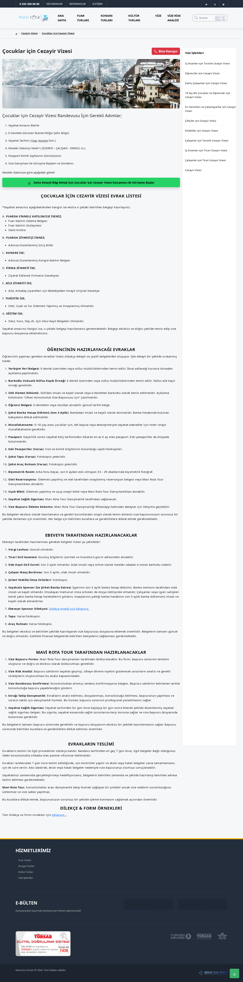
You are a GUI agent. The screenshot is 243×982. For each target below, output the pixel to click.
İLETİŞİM (98, 4)
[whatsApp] (234, 973)
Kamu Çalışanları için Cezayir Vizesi (206, 83)
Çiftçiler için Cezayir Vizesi (200, 120)
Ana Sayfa (62, 18)
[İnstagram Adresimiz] (215, 3)
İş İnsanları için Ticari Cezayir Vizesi (206, 150)
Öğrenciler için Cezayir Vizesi (202, 73)
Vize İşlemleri (25, 877)
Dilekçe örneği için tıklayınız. (69, 608)
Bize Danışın (168, 51)
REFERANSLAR (77, 4)
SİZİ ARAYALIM (54, 4)
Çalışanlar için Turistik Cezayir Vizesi (206, 140)
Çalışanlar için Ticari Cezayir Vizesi (205, 160)
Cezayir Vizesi (29, 33)
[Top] (234, 950)
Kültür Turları (134, 18)
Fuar (34, 140)
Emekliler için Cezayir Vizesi (201, 130)
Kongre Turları (107, 18)
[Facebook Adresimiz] (206, 3)
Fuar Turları (83, 18)
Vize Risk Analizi (174, 18)
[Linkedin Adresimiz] (223, 3)
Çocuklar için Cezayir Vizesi (58, 33)
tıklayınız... (59, 815)
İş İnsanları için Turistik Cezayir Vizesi (207, 63)
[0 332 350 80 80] (234, 962)
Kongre (43, 140)
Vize (158, 15)
